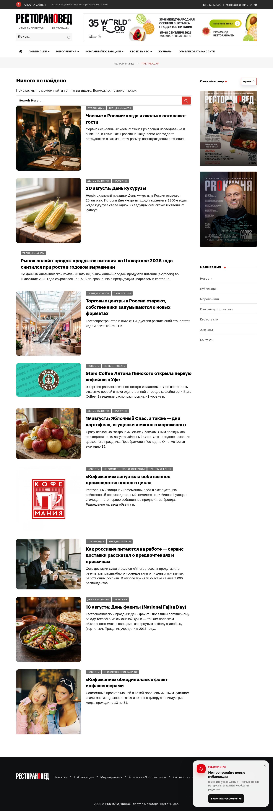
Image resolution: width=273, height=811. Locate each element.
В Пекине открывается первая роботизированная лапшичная (89, 752)
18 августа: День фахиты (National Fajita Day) (136, 607)
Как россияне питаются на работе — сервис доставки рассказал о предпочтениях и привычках (135, 555)
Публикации (38, 51)
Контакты (207, 339)
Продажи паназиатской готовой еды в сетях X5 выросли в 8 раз (92, 786)
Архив (248, 81)
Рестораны (60, 28)
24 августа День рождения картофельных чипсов (79, 4)
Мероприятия (66, 51)
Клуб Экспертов (31, 28)
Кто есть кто (139, 51)
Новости (206, 278)
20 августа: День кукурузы (116, 188)
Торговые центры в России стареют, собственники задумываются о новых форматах (128, 307)
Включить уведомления (226, 798)
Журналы (165, 51)
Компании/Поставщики (103, 51)
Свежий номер (212, 81)
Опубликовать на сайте (197, 51)
